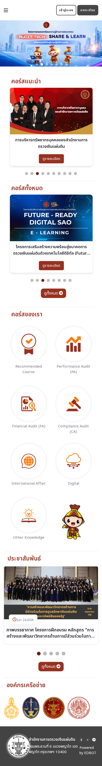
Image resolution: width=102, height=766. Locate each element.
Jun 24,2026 (25, 620)
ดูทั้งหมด (51, 293)
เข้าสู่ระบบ (66, 10)
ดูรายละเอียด (51, 158)
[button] (37, 64)
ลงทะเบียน (87, 10)
